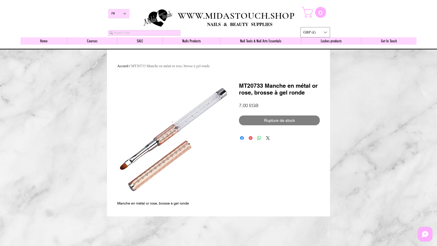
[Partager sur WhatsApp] (259, 138)
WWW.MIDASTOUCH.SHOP (236, 15)
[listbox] (315, 32)
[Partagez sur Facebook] (242, 138)
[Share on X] (268, 138)
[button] (315, 32)
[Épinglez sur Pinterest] (250, 138)
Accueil (122, 65)
